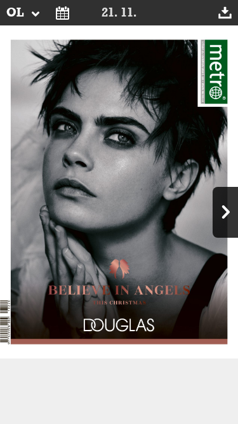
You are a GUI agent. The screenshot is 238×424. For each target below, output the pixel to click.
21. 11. (119, 12)
